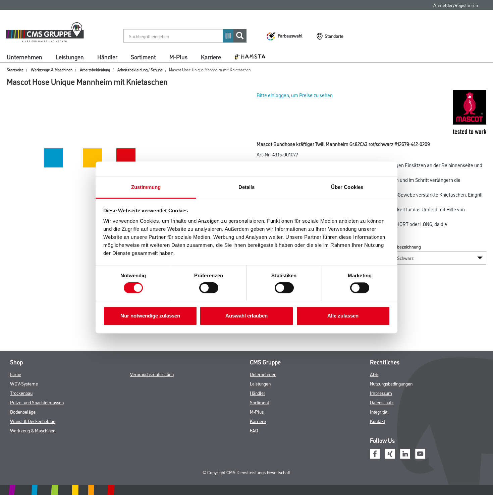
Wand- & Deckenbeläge (32, 421)
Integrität (378, 411)
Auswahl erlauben (246, 316)
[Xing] (390, 452)
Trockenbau (21, 393)
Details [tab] (246, 187)
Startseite (15, 69)
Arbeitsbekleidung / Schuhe (140, 69)
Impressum (381, 393)
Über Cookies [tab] (347, 187)
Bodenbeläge (23, 411)
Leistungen (70, 57)
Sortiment (143, 57)
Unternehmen (24, 57)
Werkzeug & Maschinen (32, 430)
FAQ (254, 430)
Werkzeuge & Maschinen (51, 69)
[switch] (210, 288)
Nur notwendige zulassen (150, 316)
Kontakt (377, 421)
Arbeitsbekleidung (95, 69)
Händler (107, 57)
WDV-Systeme (24, 383)
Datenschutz (382, 402)
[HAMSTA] (252, 56)
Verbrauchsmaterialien (152, 374)
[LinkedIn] (405, 452)
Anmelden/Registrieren (455, 5)
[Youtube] (420, 452)
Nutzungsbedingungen (391, 383)
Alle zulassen (343, 316)
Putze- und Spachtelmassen (37, 402)
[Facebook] (375, 452)
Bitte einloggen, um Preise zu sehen (295, 94)
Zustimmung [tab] (146, 187)
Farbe (15, 374)
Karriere (211, 57)
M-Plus (178, 57)
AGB (374, 374)
